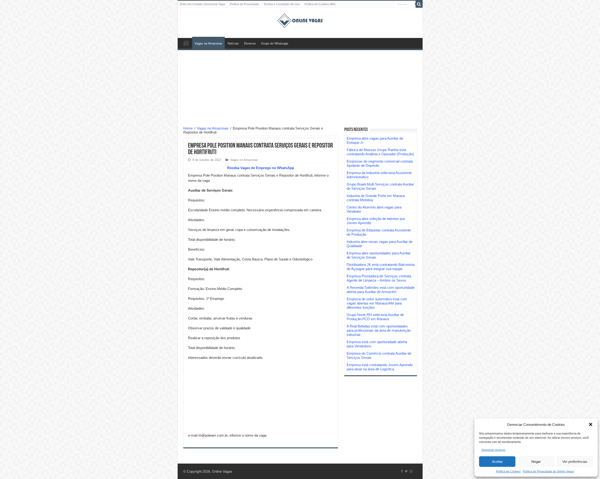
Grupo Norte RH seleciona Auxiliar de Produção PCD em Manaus (375, 317)
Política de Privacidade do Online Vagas (548, 471)
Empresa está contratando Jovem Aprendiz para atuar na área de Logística (380, 367)
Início (186, 43)
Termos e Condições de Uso (282, 4)
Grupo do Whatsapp (274, 43)
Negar (536, 462)
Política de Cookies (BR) (320, 4)
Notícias (233, 43)
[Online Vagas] (300, 19)
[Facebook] (402, 471)
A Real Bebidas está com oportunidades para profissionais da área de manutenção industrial (379, 330)
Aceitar (497, 462)
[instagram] (411, 471)
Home (188, 128)
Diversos (250, 43)
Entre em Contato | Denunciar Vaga (202, 4)
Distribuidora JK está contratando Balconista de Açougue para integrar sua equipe (380, 267)
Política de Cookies (508, 471)
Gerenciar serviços (493, 450)
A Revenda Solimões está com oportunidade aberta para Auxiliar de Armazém (381, 290)
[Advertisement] (300, 89)
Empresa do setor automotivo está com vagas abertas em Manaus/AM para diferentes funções (377, 303)
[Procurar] (419, 4)
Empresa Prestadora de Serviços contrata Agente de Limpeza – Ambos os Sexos (379, 278)
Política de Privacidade (244, 4)
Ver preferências (574, 462)
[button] (590, 424)
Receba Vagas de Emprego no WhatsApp (260, 168)
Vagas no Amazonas (208, 43)
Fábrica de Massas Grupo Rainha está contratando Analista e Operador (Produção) (380, 152)
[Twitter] (406, 471)
